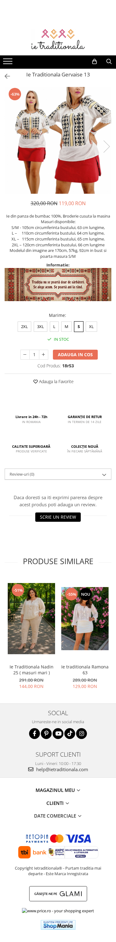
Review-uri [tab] (22, 474)
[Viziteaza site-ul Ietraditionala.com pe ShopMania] (58, 925)
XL (91, 326)
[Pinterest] (46, 733)
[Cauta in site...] (109, 61)
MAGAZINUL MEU (56, 790)
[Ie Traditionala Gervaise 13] (58, 140)
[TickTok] (69, 733)
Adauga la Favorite (56, 381)
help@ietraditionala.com (61, 769)
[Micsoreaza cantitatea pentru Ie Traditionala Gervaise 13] (25, 355)
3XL (40, 326)
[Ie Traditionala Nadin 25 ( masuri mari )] (31, 618)
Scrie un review (58, 517)
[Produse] (8, 63)
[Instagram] (81, 733)
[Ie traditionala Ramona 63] (85, 618)
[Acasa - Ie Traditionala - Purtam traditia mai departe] (58, 40)
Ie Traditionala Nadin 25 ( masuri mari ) (32, 670)
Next (106, 146)
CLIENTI (55, 803)
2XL (24, 326)
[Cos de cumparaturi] (94, 61)
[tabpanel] (58, 140)
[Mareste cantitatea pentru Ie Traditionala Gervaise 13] (43, 355)
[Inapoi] (4, 76)
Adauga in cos (75, 354)
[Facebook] (34, 733)
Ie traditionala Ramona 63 (85, 670)
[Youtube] (58, 733)
